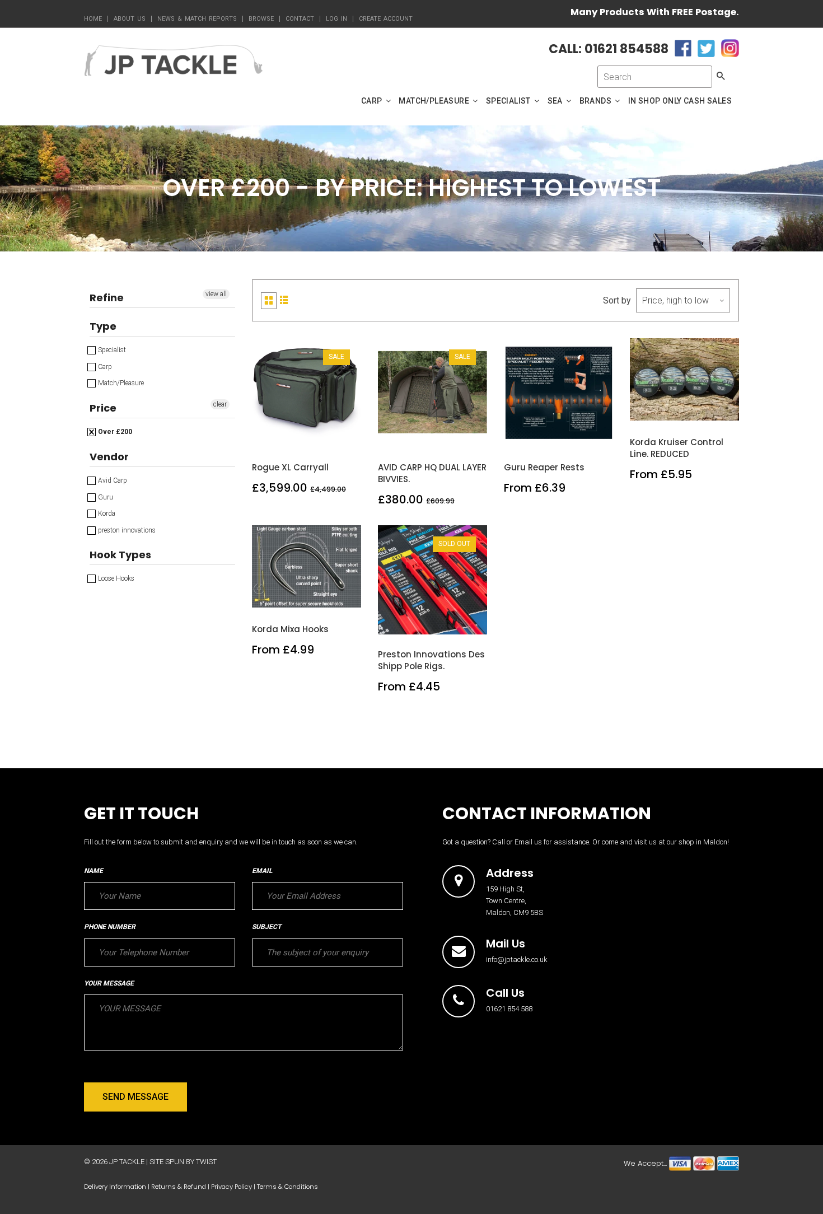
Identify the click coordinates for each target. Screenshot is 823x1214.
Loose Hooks (115, 578)
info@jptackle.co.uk (517, 959)
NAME (93, 871)
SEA (556, 100)
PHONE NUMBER (109, 927)
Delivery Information (115, 1186)
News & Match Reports (197, 19)
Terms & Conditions (287, 1186)
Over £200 (114, 432)
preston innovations (126, 530)
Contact (300, 19)
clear (220, 404)
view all (216, 294)
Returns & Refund (178, 1186)
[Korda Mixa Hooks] (307, 597)
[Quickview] (333, 435)
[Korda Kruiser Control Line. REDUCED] (685, 410)
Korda (105, 513)
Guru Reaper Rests (544, 467)
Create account (386, 19)
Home (93, 19)
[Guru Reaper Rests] (559, 435)
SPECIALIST (509, 100)
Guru (104, 497)
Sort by (617, 300)
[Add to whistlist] (280, 435)
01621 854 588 (509, 1009)
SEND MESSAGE (135, 1096)
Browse (261, 19)
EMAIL (262, 871)
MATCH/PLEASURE (435, 100)
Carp (104, 367)
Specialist (111, 350)
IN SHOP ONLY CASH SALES (680, 100)
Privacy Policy (231, 1186)
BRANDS (596, 100)
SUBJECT (266, 927)
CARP (372, 100)
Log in (336, 19)
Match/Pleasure (120, 383)
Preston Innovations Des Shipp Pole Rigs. (431, 660)
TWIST (206, 1161)
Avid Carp (111, 480)
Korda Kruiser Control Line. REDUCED (676, 448)
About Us (130, 19)
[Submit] (433, 622)
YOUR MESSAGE (109, 983)
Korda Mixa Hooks (290, 629)
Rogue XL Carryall (290, 467)
